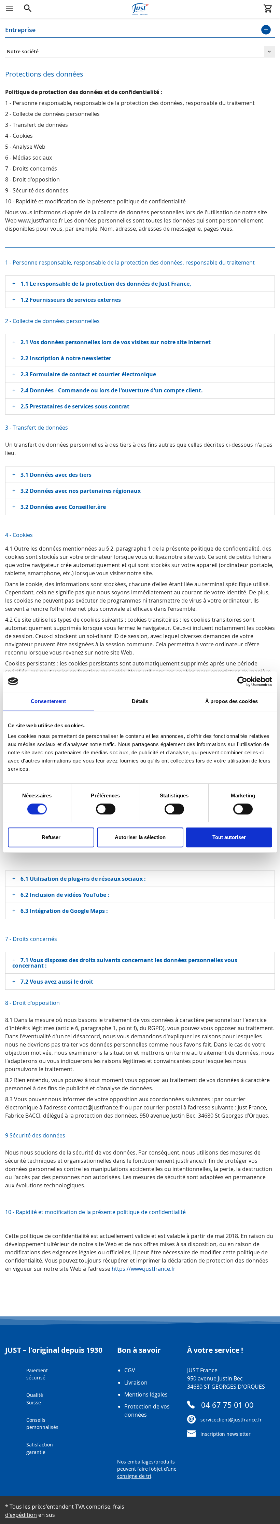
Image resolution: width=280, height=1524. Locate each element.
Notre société (23, 52)
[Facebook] (192, 1453)
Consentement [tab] (48, 701)
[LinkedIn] (225, 1453)
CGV (129, 1370)
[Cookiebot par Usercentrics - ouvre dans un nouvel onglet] (242, 681)
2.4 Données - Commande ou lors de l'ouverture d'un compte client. (111, 390)
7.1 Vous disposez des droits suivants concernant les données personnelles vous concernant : (124, 962)
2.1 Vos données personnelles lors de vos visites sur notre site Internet (115, 342)
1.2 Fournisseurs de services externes (70, 300)
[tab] (140, 284)
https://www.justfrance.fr (144, 1268)
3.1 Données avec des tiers (56, 474)
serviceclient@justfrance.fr (231, 1419)
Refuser (51, 837)
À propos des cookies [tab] (231, 701)
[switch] (105, 809)
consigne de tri (134, 1476)
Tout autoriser (229, 837)
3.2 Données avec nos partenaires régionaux (80, 491)
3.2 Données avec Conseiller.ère (63, 507)
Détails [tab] (140, 701)
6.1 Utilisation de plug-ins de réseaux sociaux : (83, 878)
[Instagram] (209, 1453)
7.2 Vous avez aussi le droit (56, 981)
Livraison (136, 1382)
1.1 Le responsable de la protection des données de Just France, (105, 283)
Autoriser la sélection (140, 837)
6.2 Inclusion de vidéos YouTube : (64, 895)
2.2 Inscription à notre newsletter (65, 358)
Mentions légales (146, 1394)
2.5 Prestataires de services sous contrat (74, 406)
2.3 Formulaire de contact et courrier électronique (88, 374)
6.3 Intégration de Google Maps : (64, 911)
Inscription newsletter (225, 1434)
